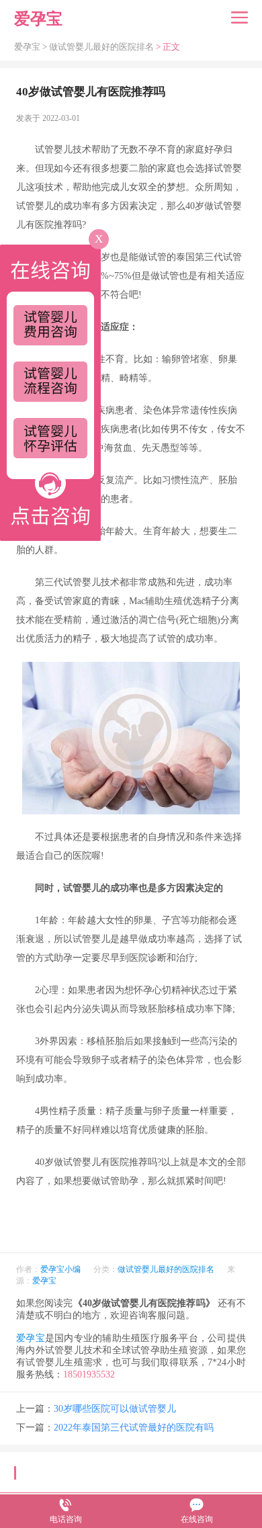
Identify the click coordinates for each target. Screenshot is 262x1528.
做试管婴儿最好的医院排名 (101, 47)
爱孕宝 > (31, 47)
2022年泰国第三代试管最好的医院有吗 (134, 1428)
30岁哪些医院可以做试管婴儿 (115, 1409)
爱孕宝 (44, 1280)
